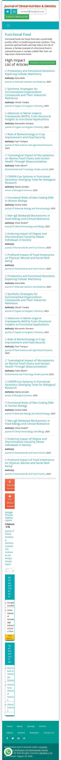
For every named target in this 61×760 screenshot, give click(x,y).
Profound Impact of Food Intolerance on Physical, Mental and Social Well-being (29, 258)
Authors (21, 732)
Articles (42, 726)
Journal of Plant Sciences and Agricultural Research (28, 145)
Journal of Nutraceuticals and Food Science (25, 247)
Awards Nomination (11, 487)
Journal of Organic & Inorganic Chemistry (24, 106)
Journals (31, 726)
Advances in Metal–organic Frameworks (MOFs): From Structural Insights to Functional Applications (28, 116)
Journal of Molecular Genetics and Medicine (25, 81)
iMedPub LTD (45, 753)
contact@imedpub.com (32, 11)
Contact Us (49, 732)
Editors (10, 732)
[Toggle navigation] (8, 25)
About (20, 726)
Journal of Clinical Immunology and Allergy (24, 226)
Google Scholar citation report (9, 516)
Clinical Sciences (10, 707)
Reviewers (34, 732)
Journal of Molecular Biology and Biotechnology (27, 208)
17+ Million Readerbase (11, 503)
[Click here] (9, 570)
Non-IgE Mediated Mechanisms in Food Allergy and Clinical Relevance (27, 217)
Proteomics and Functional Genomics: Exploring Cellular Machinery (30, 72)
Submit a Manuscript (17, 16)
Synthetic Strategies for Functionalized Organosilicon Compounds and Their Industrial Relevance (25, 93)
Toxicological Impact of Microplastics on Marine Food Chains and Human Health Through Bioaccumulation (29, 158)
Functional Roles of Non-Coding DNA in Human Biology (29, 199)
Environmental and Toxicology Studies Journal (26, 169)
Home (9, 726)
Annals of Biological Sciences (18, 190)
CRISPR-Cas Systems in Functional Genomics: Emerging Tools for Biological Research (30, 179)
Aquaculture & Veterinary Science (10, 674)
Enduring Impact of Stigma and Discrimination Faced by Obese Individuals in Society (26, 236)
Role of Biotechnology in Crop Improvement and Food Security (25, 135)
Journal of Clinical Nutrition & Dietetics (30, 6)
